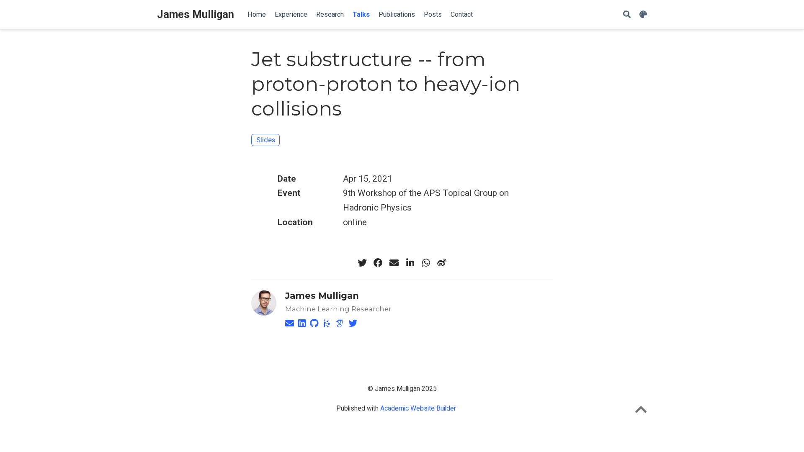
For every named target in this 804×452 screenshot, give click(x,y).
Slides (265, 140)
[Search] (627, 15)
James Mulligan (195, 14)
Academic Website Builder (418, 408)
